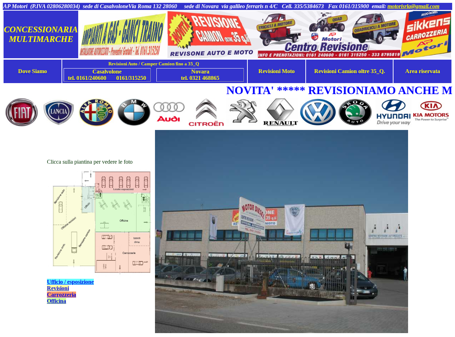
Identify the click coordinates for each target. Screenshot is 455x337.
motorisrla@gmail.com (413, 6)
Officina (56, 301)
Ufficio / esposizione (70, 282)
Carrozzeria (61, 295)
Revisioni (58, 288)
